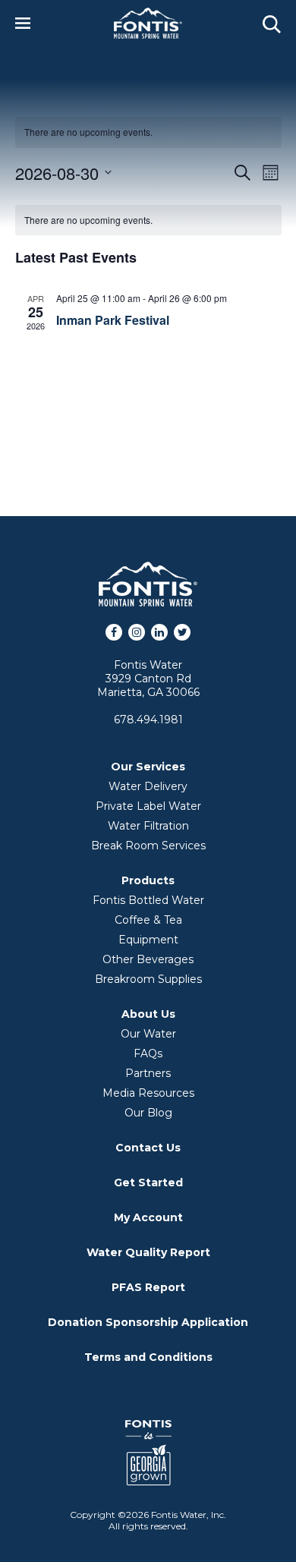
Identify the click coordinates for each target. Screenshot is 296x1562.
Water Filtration (148, 826)
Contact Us (148, 1147)
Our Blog (148, 1113)
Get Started (148, 1182)
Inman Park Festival (112, 320)
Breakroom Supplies (148, 979)
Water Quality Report (148, 1252)
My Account (148, 1217)
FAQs (148, 1053)
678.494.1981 (148, 719)
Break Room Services (148, 845)
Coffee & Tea (148, 920)
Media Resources (148, 1093)
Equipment (148, 939)
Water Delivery (148, 786)
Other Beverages (148, 959)
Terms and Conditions (148, 1357)
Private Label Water (148, 806)
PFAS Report (148, 1287)
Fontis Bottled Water (148, 900)
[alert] (148, 220)
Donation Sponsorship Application (148, 1322)
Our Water (148, 1034)
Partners (148, 1073)
